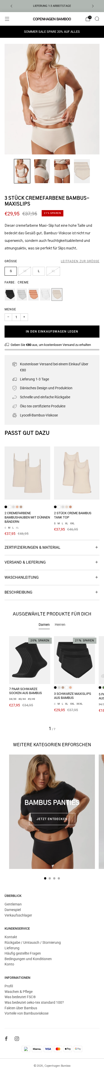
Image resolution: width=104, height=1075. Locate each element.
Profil (9, 986)
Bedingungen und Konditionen (28, 959)
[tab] (45, 878)
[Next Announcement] (93, 6)
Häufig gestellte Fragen (23, 953)
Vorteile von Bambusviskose (26, 1013)
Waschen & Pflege (19, 992)
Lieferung (12, 948)
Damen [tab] (44, 625)
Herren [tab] (60, 625)
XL (53, 271)
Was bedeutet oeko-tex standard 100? (34, 1002)
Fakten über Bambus (21, 1008)
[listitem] (52, 6)
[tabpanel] (52, 683)
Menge (10, 309)
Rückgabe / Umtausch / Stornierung (33, 942)
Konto (9, 964)
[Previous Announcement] (11, 6)
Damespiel (13, 910)
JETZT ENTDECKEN (52, 819)
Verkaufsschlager (18, 915)
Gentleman (13, 904)
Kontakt (11, 937)
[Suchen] (96, 18)
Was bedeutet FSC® (20, 997)
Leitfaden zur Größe (80, 261)
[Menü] (7, 18)
